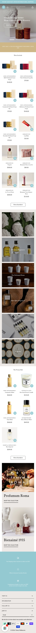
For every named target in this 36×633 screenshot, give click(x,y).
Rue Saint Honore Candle (26, 392)
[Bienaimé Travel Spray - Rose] (26, 180)
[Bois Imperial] (9, 435)
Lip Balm (26, 136)
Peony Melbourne (20, 630)
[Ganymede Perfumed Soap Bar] (9, 95)
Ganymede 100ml (9, 392)
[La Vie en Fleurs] (9, 180)
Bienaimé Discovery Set (26, 165)
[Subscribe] (31, 615)
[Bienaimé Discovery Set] (26, 153)
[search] (7, 7)
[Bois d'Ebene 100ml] (26, 407)
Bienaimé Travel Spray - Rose (26, 193)
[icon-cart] (32, 7)
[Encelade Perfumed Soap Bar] (9, 124)
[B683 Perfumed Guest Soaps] (9, 66)
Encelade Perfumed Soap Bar (9, 136)
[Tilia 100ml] (9, 407)
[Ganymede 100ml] (9, 380)
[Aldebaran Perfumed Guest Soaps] (26, 95)
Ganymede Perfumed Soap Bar (10, 107)
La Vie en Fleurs (9, 192)
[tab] (12, 39)
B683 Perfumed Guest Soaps (9, 78)
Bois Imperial (9, 447)
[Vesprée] (9, 153)
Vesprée (9, 165)
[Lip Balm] (26, 124)
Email (4, 615)
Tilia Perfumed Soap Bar (26, 78)
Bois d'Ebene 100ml (26, 419)
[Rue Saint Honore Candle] (26, 380)
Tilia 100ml (10, 419)
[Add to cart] (15, 71)
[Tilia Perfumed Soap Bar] (26, 66)
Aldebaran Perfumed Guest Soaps (26, 107)
